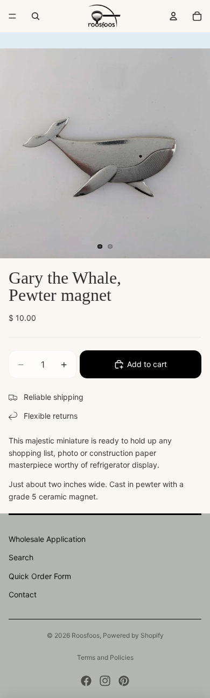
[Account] (173, 16)
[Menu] (12, 16)
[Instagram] (105, 680)
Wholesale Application (47, 539)
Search (21, 557)
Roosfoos (86, 635)
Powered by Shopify (133, 635)
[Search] (35, 16)
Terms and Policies (105, 657)
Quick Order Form (40, 576)
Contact (23, 594)
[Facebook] (86, 680)
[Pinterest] (123, 680)
